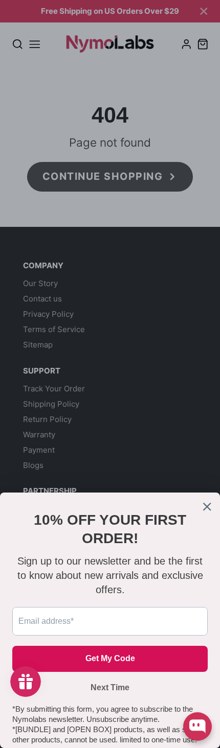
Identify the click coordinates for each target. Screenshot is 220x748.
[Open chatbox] (197, 726)
